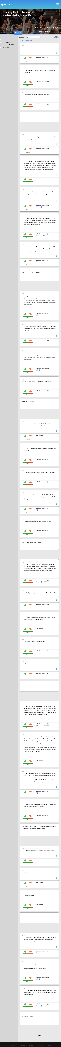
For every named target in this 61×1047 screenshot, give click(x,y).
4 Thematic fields (6, 47)
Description (9, 32)
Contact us (13, 1045)
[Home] (6, 4)
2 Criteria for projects (7, 42)
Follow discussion (45, 31)
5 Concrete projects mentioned (9, 50)
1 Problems (4, 39)
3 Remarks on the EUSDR (8, 45)
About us (31, 1045)
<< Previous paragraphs (26, 40)
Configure (56, 53)
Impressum (22, 1045)
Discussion (18, 32)
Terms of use (40, 1045)
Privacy (49, 1045)
